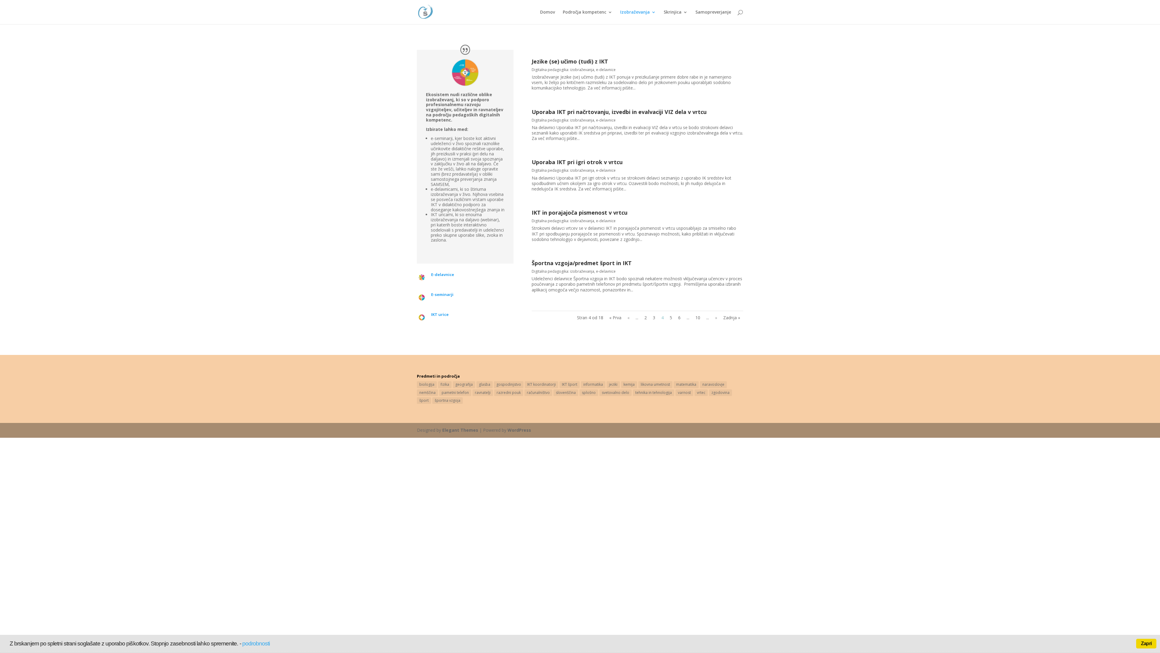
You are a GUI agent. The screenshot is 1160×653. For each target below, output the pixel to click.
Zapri (1146, 643)
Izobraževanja (635, 12)
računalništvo (538, 392)
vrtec (701, 392)
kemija (629, 384)
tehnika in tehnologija (653, 392)
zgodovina (720, 392)
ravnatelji (483, 392)
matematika (686, 384)
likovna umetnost (655, 384)
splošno (589, 392)
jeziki (613, 384)
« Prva (615, 317)
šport (424, 400)
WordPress (519, 430)
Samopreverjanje (713, 12)
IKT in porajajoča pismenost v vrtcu (579, 212)
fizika (444, 384)
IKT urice (440, 314)
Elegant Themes (460, 430)
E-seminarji (442, 294)
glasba (484, 384)
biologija (426, 384)
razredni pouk (509, 392)
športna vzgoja (447, 400)
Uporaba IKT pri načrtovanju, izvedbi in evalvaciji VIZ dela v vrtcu (619, 111)
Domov (547, 12)
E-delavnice (442, 274)
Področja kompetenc (584, 12)
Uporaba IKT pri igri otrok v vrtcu (577, 162)
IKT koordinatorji (541, 384)
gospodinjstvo (508, 384)
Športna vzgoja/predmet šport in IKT (582, 263)
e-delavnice (606, 69)
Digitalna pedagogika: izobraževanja (563, 69)
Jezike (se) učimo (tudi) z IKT (570, 61)
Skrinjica (673, 12)
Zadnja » (731, 317)
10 (697, 317)
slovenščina (566, 392)
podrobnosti (256, 643)
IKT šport (569, 384)
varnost (684, 392)
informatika (593, 384)
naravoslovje (713, 384)
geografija (464, 384)
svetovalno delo (615, 392)
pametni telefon (455, 392)
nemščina (427, 392)
